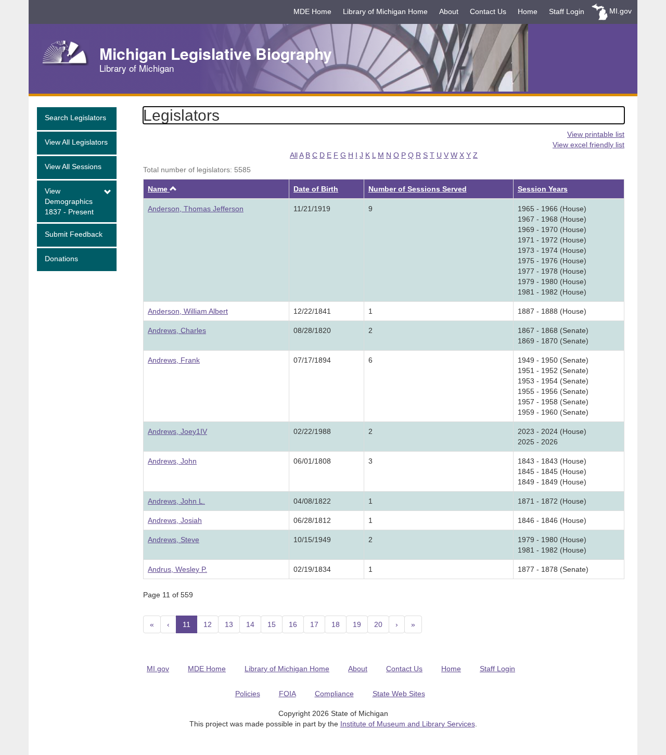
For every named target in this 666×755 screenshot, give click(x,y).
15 (271, 624)
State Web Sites (399, 693)
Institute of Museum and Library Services (407, 724)
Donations (61, 258)
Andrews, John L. (176, 501)
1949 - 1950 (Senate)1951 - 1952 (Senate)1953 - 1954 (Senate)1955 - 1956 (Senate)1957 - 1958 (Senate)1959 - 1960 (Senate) (553, 386)
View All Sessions (73, 166)
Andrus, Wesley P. (177, 569)
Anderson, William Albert (188, 311)
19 (357, 624)
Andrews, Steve (173, 539)
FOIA (287, 693)
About (448, 11)
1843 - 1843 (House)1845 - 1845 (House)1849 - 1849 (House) (552, 471)
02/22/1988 (312, 431)
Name (162, 189)
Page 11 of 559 (168, 595)
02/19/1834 (312, 569)
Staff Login (566, 11)
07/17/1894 (312, 360)
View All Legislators (76, 142)
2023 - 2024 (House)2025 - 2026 (552, 436)
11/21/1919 (311, 208)
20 (378, 624)
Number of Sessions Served (417, 189)
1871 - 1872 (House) (552, 501)
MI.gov (620, 11)
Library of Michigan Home (385, 11)
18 (335, 624)
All (294, 155)
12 (207, 624)
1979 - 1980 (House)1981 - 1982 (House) (552, 544)
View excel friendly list (588, 144)
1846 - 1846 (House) (552, 520)
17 (314, 624)
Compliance (334, 693)
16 (293, 624)
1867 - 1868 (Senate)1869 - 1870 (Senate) (553, 335)
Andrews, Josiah (175, 520)
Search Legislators (75, 117)
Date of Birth (315, 189)
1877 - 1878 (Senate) (553, 569)
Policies (247, 693)
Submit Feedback (74, 234)
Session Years (543, 189)
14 (250, 624)
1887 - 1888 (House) (552, 311)
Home (527, 11)
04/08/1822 (312, 501)
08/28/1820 (312, 330)
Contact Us (488, 11)
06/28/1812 (312, 520)
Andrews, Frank (174, 360)
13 (229, 624)
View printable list (595, 134)
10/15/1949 (312, 539)
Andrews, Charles (177, 330)
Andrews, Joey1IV (177, 431)
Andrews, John (172, 461)
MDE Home (312, 11)
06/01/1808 (312, 461)
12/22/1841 (312, 311)
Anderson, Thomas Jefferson (196, 208)
